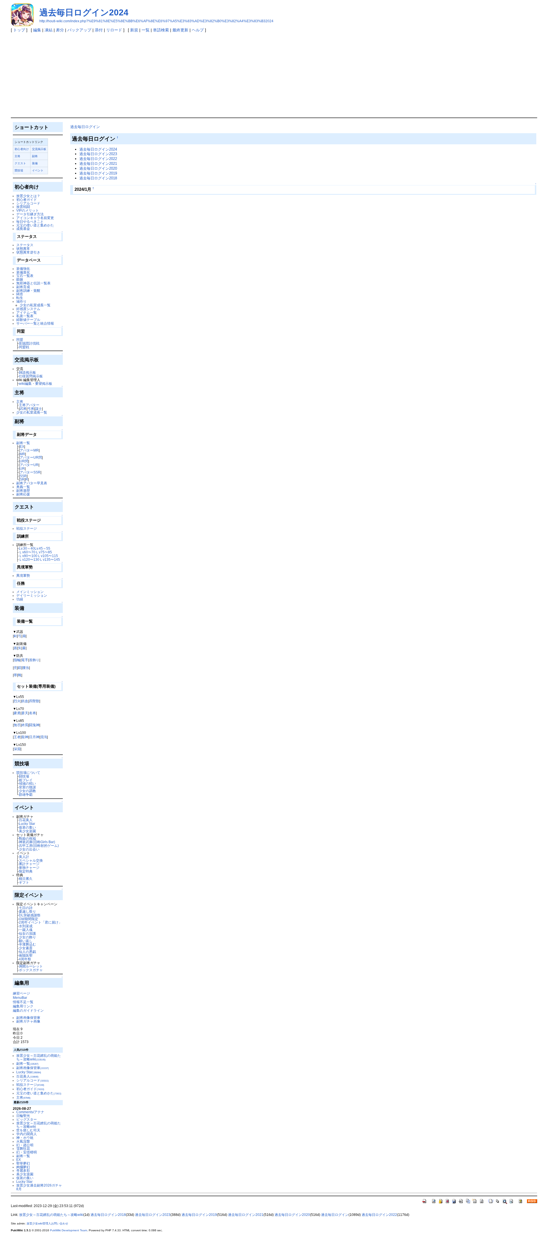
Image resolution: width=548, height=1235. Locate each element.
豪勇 (17, 713)
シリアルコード (28, 203)
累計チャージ (29, 864)
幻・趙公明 (24, 1145)
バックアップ (79, 30)
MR (22, 454)
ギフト (24, 882)
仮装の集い (27, 827)
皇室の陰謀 (27, 787)
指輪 (17, 660)
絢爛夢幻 (23, 1167)
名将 (32, 713)
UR (22, 468)
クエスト (20, 163)
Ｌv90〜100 (28, 556)
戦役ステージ (26, 528)
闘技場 (24, 776)
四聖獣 (34, 701)
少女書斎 (26, 948)
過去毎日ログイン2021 (98, 163)
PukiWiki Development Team (68, 1230)
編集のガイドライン (28, 1010)
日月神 (34, 737)
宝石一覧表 (24, 276)
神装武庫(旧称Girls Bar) (37, 842)
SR (22, 479)
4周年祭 (25, 959)
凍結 (49, 30)
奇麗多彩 (23, 1170)
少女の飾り (27, 937)
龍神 (24, 737)
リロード (114, 30)
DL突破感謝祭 (30, 915)
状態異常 (23, 248)
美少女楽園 (27, 831)
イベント (37, 170)
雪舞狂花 (23, 1148)
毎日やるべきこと (30, 221)
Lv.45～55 (42, 548)
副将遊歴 (23, 490)
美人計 (24, 857)
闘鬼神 (34, 725)
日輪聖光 (23, 1115)
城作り (21, 301)
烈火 (17, 701)
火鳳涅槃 (23, 1141)
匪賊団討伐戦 (29, 343)
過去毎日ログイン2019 (98, 173)
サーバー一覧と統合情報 (35, 323)
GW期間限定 (28, 919)
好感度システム (28, 309)
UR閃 (24, 461)
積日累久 (26, 878)
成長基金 (23, 228)
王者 (17, 737)
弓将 (30, 408)
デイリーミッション (31, 595)
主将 (17, 156)
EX (22, 446)
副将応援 (23, 494)
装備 (35, 163)
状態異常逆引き (28, 252)
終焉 (24, 725)
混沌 (43, 737)
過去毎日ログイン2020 (98, 168)
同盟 (19, 339)
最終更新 (180, 30)
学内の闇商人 (26, 1134)
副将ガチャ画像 (28, 1021)
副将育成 (23, 287)
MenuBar (20, 997)
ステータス (24, 245)
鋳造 (19, 294)
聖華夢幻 (23, 1163)
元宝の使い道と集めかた (35, 225)
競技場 (19, 170)
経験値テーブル (28, 319)
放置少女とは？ (28, 196)
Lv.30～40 (27, 548)
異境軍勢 (23, 575)
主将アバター (29, 405)
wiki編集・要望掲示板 (35, 383)
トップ (19, 30)
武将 (23, 408)
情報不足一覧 (23, 1002)
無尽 (17, 725)
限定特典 (26, 871)
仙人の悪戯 (27, 951)
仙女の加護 (27, 933)
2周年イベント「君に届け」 (40, 922)
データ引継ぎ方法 (30, 214)
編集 (37, 30)
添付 (99, 30)
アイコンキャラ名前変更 (35, 218)
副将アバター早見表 (31, 483)
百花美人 (26, 820)
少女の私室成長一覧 (35, 305)
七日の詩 (26, 908)
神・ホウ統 (24, 1137)
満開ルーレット (31, 966)
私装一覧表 (24, 316)
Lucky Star (27, 823)
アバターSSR (30, 472)
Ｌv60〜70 (27, 552)
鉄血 (24, 701)
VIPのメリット (27, 210)
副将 (35, 156)
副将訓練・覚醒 (28, 290)
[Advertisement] (274, 75)
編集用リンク (23, 1006)
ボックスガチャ (31, 970)
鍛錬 (19, 279)
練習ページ (21, 993)
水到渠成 (26, 926)
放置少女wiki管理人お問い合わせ (47, 1223)
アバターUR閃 (31, 457)
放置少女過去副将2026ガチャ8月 (39, 1187)
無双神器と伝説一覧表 (33, 283)
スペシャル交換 (31, 860)
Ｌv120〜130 (29, 559)
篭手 (24, 660)
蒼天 (24, 713)
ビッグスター (26, 1119)
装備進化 (23, 272)
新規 (134, 30)
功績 (19, 599)
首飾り (34, 660)
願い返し (26, 941)
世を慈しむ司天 (28, 1130)
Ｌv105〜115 (47, 556)
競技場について (28, 772)
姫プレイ (26, 780)
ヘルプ (198, 30)
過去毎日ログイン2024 (83, 12)
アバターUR (29, 465)
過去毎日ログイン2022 (98, 159)
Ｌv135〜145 (49, 559)
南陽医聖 (26, 955)
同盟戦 (24, 347)
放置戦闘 (23, 206)
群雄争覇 (26, 794)
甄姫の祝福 (27, 838)
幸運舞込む (27, 944)
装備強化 (23, 268)
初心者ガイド (26, 199)
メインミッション (30, 592)
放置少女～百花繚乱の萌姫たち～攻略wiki (38, 1057)
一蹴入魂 (26, 930)
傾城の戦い (27, 783)
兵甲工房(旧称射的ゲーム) (39, 845)
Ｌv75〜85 (43, 552)
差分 (60, 30)
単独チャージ (29, 867)
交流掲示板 (39, 149)
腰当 (25, 667)
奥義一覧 (23, 487)
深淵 (17, 749)
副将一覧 (23, 443)
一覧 (146, 30)
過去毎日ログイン (85, 127)
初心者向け (22, 149)
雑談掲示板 (27, 372)
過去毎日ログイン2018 (98, 178)
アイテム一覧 (26, 312)
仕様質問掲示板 (31, 376)
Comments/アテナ (30, 1112)
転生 (19, 297)
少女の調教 (27, 791)
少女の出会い (29, 849)
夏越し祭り (27, 911)
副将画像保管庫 (28, 1017)
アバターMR (29, 450)
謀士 (38, 408)
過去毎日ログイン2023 (98, 154)
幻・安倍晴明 (26, 1152)
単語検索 (161, 30)
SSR (23, 476)
